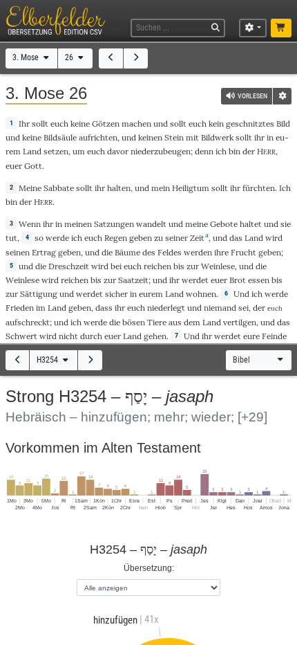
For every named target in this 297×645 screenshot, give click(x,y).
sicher (116, 294)
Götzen (105, 123)
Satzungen (114, 224)
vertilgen (239, 322)
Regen (115, 238)
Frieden (20, 307)
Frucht (243, 252)
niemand (220, 307)
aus (175, 322)
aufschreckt (28, 322)
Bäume (127, 252)
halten (119, 188)
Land (32, 151)
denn (204, 151)
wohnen (201, 294)
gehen (155, 336)
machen (136, 123)
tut (11, 238)
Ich (285, 188)
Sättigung (38, 294)
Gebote (224, 224)
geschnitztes (250, 123)
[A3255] (90, 360)
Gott (33, 166)
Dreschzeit (68, 266)
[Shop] (281, 28)
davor (117, 151)
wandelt (151, 224)
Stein (174, 137)
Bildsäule (60, 137)
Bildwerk (217, 137)
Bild (283, 123)
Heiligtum (190, 188)
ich (221, 151)
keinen (150, 137)
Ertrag (44, 252)
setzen (56, 151)
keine (80, 123)
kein (216, 123)
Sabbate (59, 188)
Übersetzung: (149, 568)
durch (91, 336)
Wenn (30, 224)
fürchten (258, 188)
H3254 (48, 360)
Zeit (197, 238)
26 (70, 57)
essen (258, 280)
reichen (157, 266)
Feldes (169, 252)
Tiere (156, 322)
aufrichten (98, 137)
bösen (133, 322)
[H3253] (18, 360)
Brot (237, 280)
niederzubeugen (161, 151)
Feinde (274, 336)
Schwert (21, 336)
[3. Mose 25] (111, 58)
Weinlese (218, 266)
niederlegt (166, 307)
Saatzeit (133, 280)
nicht (68, 336)
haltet (251, 224)
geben (140, 238)
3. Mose (26, 57)
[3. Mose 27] (136, 58)
